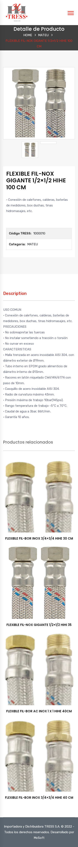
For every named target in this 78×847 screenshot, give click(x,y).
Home (27, 35)
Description (15, 293)
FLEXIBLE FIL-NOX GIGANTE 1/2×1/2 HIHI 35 (39, 625)
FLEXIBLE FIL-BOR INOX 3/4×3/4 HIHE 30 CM (39, 538)
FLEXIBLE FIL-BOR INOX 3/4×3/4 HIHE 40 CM (39, 797)
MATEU (43, 35)
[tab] (15, 296)
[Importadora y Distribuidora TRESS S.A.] (16, 12)
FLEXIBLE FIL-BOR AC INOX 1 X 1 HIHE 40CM (39, 711)
